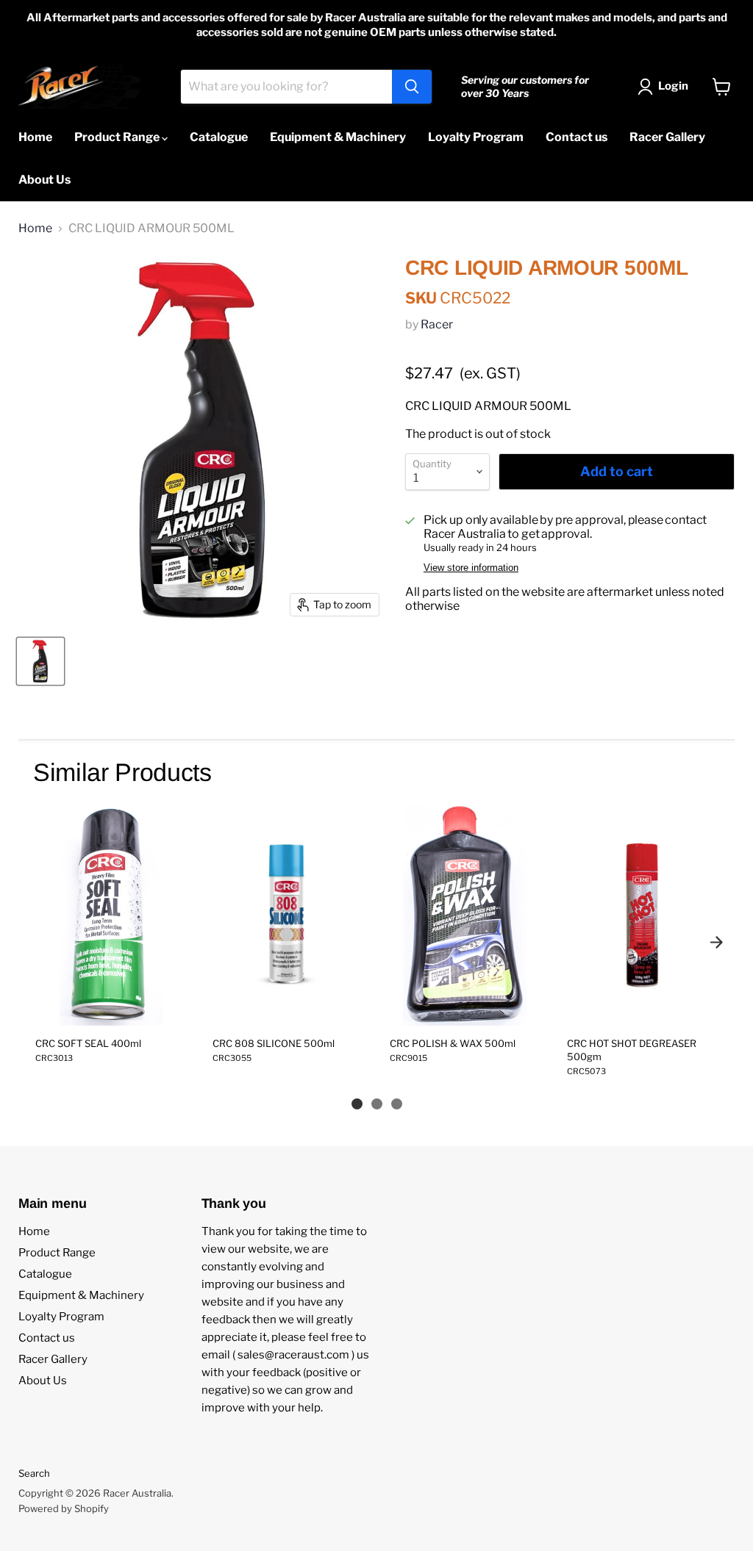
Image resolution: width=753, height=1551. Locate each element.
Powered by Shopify (63, 1508)
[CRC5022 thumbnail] (40, 661)
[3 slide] (396, 1103)
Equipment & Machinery (338, 137)
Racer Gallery (667, 137)
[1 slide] (357, 1103)
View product (110, 1010)
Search (34, 1473)
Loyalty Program (476, 137)
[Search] (412, 87)
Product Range (118, 137)
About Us (44, 180)
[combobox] (286, 87)
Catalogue (219, 137)
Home (35, 137)
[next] (716, 942)
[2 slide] (376, 1103)
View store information (471, 568)
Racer (437, 324)
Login (673, 86)
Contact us (576, 137)
